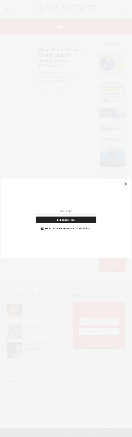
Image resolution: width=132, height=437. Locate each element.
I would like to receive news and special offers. (68, 228)
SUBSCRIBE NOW (66, 219)
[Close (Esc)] (125, 184)
